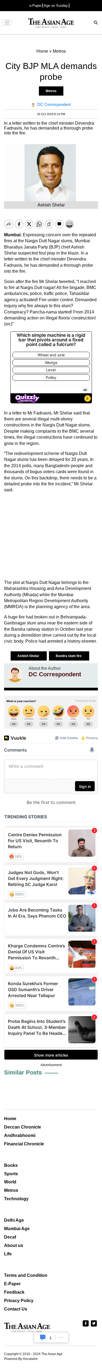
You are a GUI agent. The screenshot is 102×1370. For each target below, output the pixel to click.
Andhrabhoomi (19, 1135)
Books (11, 1165)
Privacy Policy (18, 1300)
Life (8, 1254)
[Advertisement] (51, 536)
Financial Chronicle (24, 1144)
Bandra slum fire (69, 656)
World (10, 1182)
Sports (11, 1173)
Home (10, 1118)
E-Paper (12, 1283)
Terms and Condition (25, 1275)
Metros (51, 91)
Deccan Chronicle (22, 1127)
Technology (16, 1198)
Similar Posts (23, 1072)
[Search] (96, 23)
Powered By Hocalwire (21, 1359)
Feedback (14, 1292)
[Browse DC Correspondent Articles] (15, 674)
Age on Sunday (56, 6)
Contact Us (15, 1309)
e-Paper (35, 6)
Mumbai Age (17, 1228)
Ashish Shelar (28, 656)
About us (13, 1245)
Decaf (10, 1237)
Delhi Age (14, 1220)
